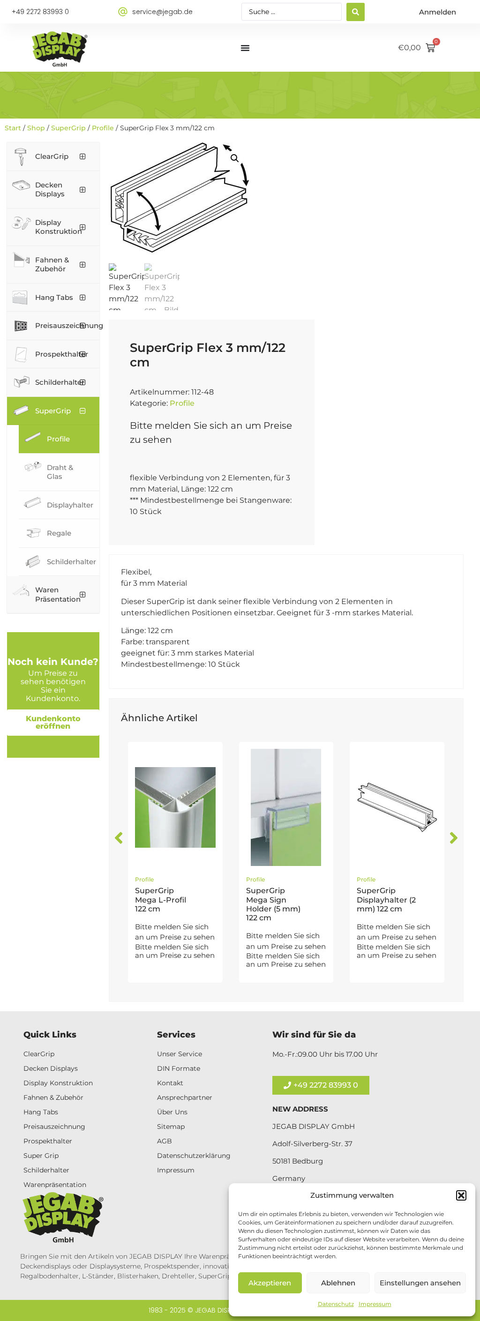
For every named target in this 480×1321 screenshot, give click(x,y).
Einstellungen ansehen (420, 1282)
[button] (461, 1195)
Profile (103, 128)
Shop (36, 128)
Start (13, 128)
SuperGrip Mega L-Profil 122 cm (160, 899)
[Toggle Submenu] (83, 156)
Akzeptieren (269, 1282)
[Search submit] (355, 12)
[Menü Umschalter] (245, 47)
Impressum (375, 1303)
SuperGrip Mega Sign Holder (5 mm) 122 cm (273, 904)
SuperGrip (68, 128)
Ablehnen (338, 1282)
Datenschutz (336, 1303)
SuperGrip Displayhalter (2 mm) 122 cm (386, 899)
